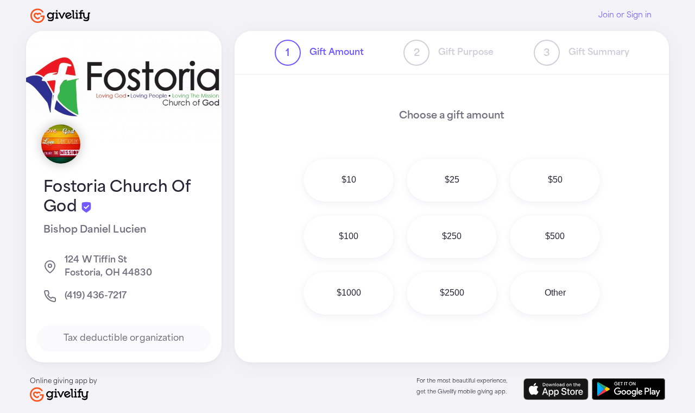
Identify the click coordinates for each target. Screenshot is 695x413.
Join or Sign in (625, 15)
